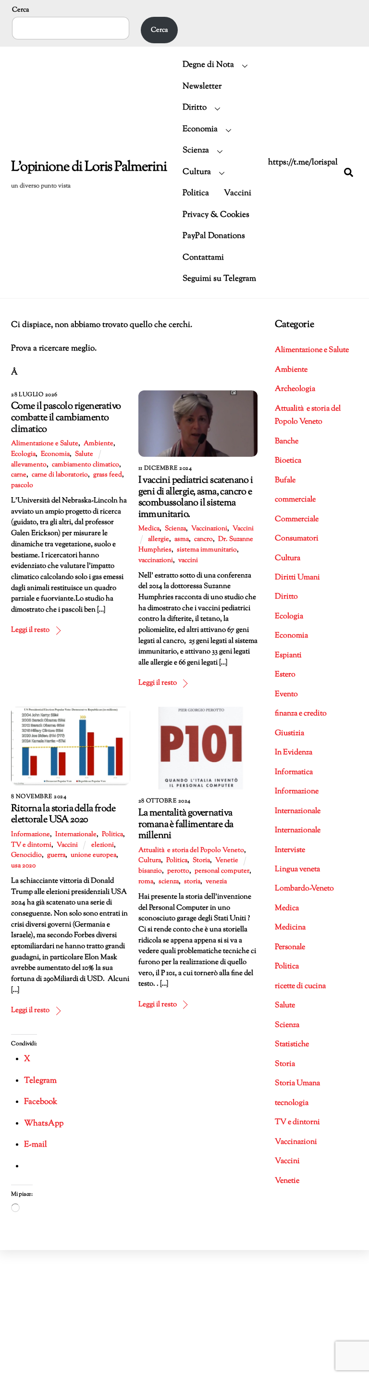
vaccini (188, 560)
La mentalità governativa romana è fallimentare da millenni (186, 824)
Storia (201, 860)
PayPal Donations (214, 236)
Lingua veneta (297, 869)
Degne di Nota (208, 65)
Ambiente (98, 444)
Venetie (226, 860)
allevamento (29, 465)
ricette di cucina (300, 986)
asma (181, 539)
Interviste (290, 850)
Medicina (290, 927)
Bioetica (288, 460)
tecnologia (291, 1103)
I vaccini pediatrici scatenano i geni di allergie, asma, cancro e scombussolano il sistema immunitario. (195, 497)
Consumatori (297, 538)
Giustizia (289, 733)
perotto (178, 871)
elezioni (102, 845)
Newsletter (202, 86)
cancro (203, 539)
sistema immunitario (207, 550)
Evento (286, 694)
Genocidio (26, 855)
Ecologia (23, 454)
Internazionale (76, 834)
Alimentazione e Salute (44, 444)
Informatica (294, 772)
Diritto (195, 107)
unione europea (93, 855)
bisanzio (150, 871)
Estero (285, 674)
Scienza (196, 150)
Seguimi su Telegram (219, 279)
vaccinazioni (155, 560)
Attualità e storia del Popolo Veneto (191, 850)
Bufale (285, 480)
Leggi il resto (30, 630)
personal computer (222, 871)
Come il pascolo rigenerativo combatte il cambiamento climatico (66, 418)
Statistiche (292, 1044)
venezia (216, 882)
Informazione (30, 834)
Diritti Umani (297, 577)
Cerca (20, 10)
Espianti (288, 655)
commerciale (295, 499)
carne (18, 475)
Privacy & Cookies (216, 215)
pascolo (22, 485)
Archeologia (295, 389)
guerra (56, 855)
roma (145, 882)
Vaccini (237, 193)
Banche (286, 441)
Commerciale (297, 519)
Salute (84, 454)
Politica (196, 193)
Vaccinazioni (209, 529)
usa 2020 (23, 866)
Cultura (197, 172)
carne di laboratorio (60, 475)
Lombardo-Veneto (304, 888)
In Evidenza (293, 752)
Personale (290, 947)
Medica (149, 529)
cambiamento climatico (85, 465)
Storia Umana (297, 1083)
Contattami (203, 257)
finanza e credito (301, 713)
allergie (158, 539)
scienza (169, 882)
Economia (200, 129)
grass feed (107, 475)
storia (192, 882)
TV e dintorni (31, 845)
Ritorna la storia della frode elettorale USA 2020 (63, 814)
